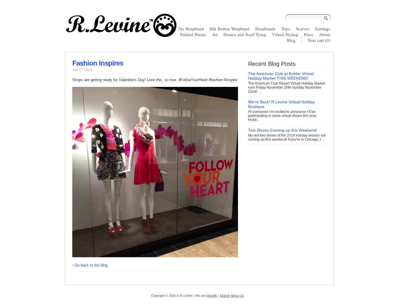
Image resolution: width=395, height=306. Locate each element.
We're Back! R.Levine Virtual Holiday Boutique (281, 104)
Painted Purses (193, 34)
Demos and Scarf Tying (245, 34)
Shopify (212, 295)
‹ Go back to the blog (90, 265)
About (324, 34)
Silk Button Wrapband (230, 28)
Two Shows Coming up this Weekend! (282, 130)
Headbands (265, 28)
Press (308, 34)
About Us (237, 295)
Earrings (322, 28)
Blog (291, 40)
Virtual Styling (285, 34)
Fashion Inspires (97, 63)
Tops (285, 28)
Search (225, 295)
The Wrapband (190, 28)
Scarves (302, 28)
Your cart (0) (318, 40)
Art (215, 34)
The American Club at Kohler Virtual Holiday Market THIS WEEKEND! (280, 76)
